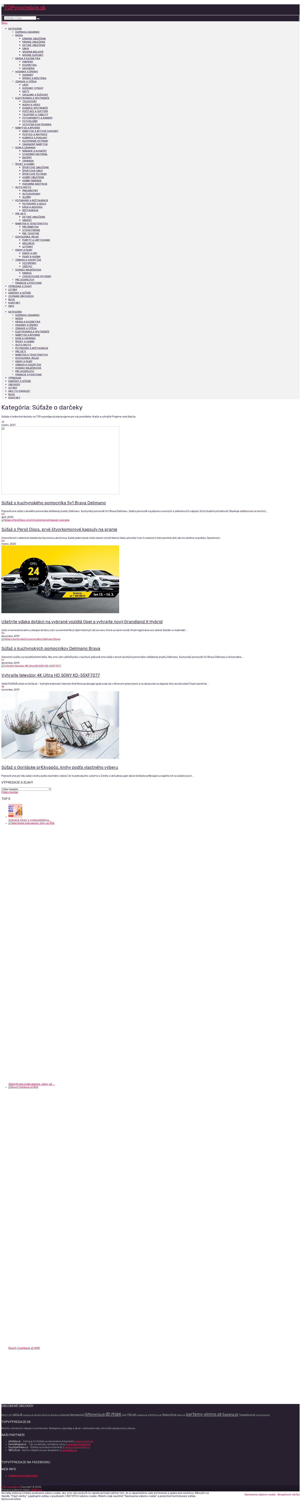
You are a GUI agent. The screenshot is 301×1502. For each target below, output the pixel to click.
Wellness (28, 243)
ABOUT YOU (6, 1415)
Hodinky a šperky (26, 71)
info (11, 306)
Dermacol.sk (77, 1414)
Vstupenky (29, 263)
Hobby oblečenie (33, 177)
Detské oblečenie (33, 45)
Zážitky (27, 266)
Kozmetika (29, 65)
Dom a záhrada (25, 147)
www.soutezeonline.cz (77, 1447)
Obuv (25, 48)
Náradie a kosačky (34, 150)
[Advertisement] (105, 1376)
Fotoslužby (30, 121)
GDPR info (36, 1489)
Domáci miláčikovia (28, 269)
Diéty (25, 91)
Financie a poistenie (28, 283)
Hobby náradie (32, 180)
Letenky (27, 246)
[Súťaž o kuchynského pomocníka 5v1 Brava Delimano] (150, 461)
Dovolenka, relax (27, 236)
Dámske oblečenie (34, 38)
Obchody (14, 384)
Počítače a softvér (35, 111)
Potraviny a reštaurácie (31, 200)
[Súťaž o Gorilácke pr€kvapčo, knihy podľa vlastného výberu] (150, 725)
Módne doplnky (32, 55)
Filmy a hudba (31, 256)
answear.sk (28, 1415)
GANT (124, 1415)
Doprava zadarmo (27, 32)
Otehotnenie (31, 230)
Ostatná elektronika (36, 124)
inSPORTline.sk (154, 1415)
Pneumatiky (30, 190)
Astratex (38, 1415)
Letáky (12, 289)
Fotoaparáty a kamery (37, 117)
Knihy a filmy (23, 249)
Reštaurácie (30, 210)
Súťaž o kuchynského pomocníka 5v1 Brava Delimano (53, 502)
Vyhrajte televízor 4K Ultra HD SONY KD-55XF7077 (50, 675)
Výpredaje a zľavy (20, 286)
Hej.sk (131, 1414)
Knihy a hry (29, 253)
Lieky (25, 84)
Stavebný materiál (35, 154)
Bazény (27, 157)
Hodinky (27, 74)
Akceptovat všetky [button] (288, 1494)
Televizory (29, 101)
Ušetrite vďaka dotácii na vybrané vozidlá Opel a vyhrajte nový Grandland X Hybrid (82, 621)
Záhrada (28, 160)
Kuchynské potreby (35, 141)
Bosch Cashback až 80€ (24, 1348)
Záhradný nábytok (35, 144)
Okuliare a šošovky (35, 94)
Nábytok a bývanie (27, 127)
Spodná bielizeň (32, 51)
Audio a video (31, 104)
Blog (11, 299)
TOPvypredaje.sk (10, 1486)
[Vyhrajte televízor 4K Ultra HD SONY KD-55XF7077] (150, 665)
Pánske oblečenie (33, 41)
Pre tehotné (30, 233)
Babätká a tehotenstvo (31, 223)
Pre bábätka (30, 226)
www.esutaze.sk (84, 1441)
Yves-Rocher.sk (263, 1415)
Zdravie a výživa (26, 81)
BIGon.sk (46, 1415)
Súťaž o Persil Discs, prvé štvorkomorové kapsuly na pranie (59, 529)
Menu (4, 23)
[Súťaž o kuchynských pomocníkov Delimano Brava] (150, 639)
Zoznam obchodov (21, 296)
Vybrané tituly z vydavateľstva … (29, 820)
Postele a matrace (34, 134)
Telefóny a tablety (35, 114)
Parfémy (27, 61)
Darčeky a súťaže (19, 292)
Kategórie (15, 28)
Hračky (27, 220)
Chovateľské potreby (36, 276)
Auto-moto (23, 187)
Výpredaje (14, 377)
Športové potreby (34, 174)
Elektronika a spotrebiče (32, 98)
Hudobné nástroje (34, 183)
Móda (19, 35)
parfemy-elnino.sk (204, 1414)
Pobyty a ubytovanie (36, 240)
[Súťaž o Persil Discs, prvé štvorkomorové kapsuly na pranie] (150, 520)
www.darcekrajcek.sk (79, 1444)
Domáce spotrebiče (35, 107)
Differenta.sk (94, 1414)
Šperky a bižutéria (34, 78)
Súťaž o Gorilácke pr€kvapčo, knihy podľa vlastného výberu (59, 767)
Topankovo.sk (247, 1414)
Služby (26, 197)
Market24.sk (169, 1414)
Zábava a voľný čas (28, 259)
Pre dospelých (24, 279)
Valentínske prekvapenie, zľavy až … (31, 1084)
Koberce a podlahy (34, 137)
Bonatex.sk (56, 1415)
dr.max (113, 1414)
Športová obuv (32, 170)
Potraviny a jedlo (34, 203)
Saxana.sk (230, 1414)
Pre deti (20, 213)
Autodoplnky (31, 193)
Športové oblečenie (35, 167)
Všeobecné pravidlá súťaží (22, 1475)
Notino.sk (181, 1415)
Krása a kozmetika (27, 58)
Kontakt (14, 302)
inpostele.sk (142, 1415)
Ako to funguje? (19, 391)
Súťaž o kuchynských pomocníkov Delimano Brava (50, 648)
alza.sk (18, 1414)
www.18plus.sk (69, 1450)
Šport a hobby (24, 164)
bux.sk (65, 1414)
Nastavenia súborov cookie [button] (260, 1494)
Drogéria (28, 68)
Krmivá (27, 273)
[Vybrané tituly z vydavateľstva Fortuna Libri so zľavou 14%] (15, 816)
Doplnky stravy (32, 88)
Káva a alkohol (32, 207)
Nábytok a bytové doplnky (40, 131)
